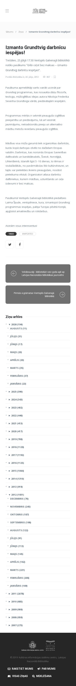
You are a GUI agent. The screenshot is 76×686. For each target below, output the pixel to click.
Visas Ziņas (20, 676)
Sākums (9, 31)
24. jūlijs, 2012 (32, 77)
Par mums (49, 668)
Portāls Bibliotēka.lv (15, 77)
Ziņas (21, 31)
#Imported (27, 234)
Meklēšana (43, 676)
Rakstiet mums (22, 668)
